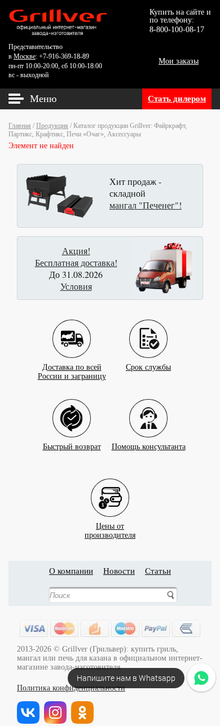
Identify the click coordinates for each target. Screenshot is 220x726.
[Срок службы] (148, 330)
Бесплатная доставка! (76, 262)
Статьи (158, 571)
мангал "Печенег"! (145, 205)
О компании (71, 571)
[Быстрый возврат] (71, 409)
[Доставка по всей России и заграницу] (71, 330)
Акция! (76, 250)
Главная (19, 126)
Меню (43, 98)
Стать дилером (177, 98)
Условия (76, 286)
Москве (25, 56)
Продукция (52, 126)
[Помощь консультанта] (148, 409)
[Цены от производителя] (110, 489)
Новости (119, 571)
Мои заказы (179, 61)
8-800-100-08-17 (176, 29)
